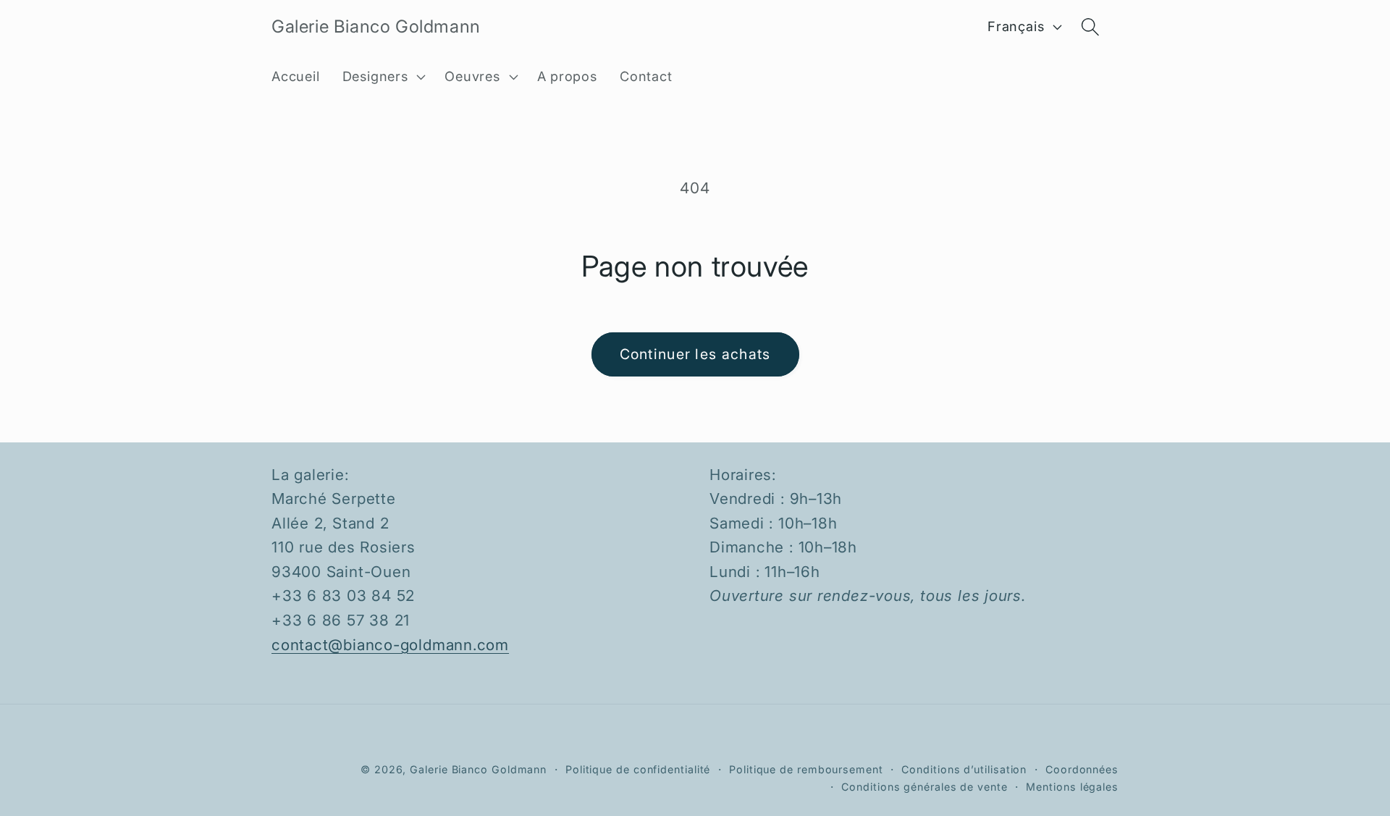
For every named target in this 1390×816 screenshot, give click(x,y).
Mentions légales (1072, 787)
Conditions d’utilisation (964, 769)
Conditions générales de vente (924, 787)
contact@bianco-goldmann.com (390, 645)
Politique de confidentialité (637, 769)
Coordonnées (1082, 769)
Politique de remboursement (806, 769)
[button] (382, 76)
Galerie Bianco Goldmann (478, 769)
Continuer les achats (695, 354)
